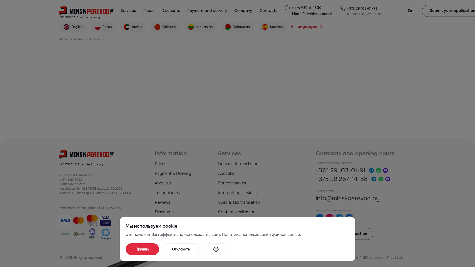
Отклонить (181, 249)
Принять (142, 249)
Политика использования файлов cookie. (261, 234)
